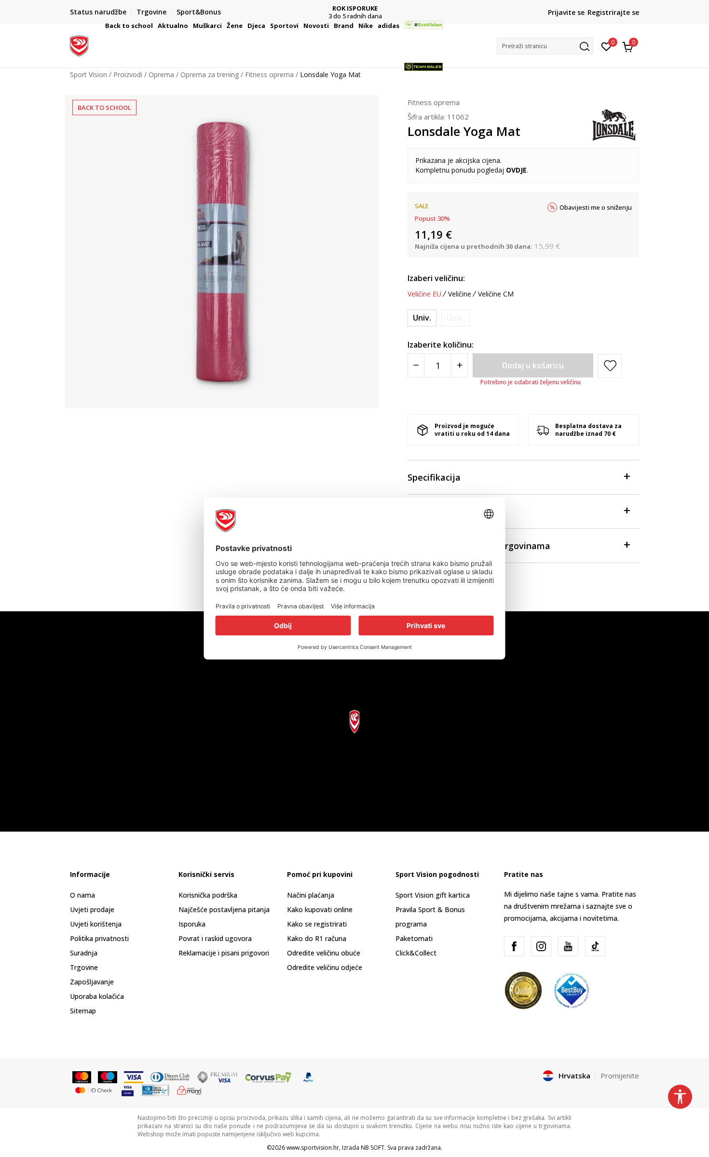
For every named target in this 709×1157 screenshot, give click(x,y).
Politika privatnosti (99, 938)
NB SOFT (372, 1148)
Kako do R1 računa (316, 938)
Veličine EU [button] (424, 294)
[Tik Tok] (595, 946)
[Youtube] (568, 946)
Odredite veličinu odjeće (324, 967)
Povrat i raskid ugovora (215, 938)
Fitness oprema (434, 102)
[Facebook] (514, 946)
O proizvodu (433, 511)
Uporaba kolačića (97, 996)
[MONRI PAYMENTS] (189, 1089)
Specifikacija (434, 477)
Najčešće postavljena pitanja (224, 909)
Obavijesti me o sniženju (595, 207)
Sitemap (83, 1010)
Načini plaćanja (310, 895)
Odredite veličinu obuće (323, 952)
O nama (82, 895)
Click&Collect (415, 952)
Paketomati (414, 938)
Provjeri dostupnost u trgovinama (479, 546)
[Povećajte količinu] (459, 365)
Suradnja (83, 952)
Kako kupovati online (320, 909)
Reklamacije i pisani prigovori (223, 952)
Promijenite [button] (619, 1075)
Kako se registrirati (317, 923)
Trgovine (84, 967)
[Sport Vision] (79, 45)
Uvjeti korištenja (96, 923)
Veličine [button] (459, 294)
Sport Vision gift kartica (432, 895)
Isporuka (191, 923)
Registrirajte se (613, 12)
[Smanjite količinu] (416, 365)
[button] (154, 25)
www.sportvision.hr (312, 1148)
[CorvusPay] (268, 1076)
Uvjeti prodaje (92, 909)
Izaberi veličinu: (436, 278)
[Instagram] (541, 946)
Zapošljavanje (92, 981)
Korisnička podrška (207, 895)
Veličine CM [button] (496, 294)
